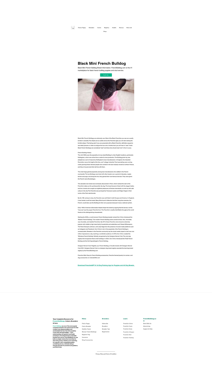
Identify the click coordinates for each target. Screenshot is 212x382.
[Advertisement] (49, 11)
